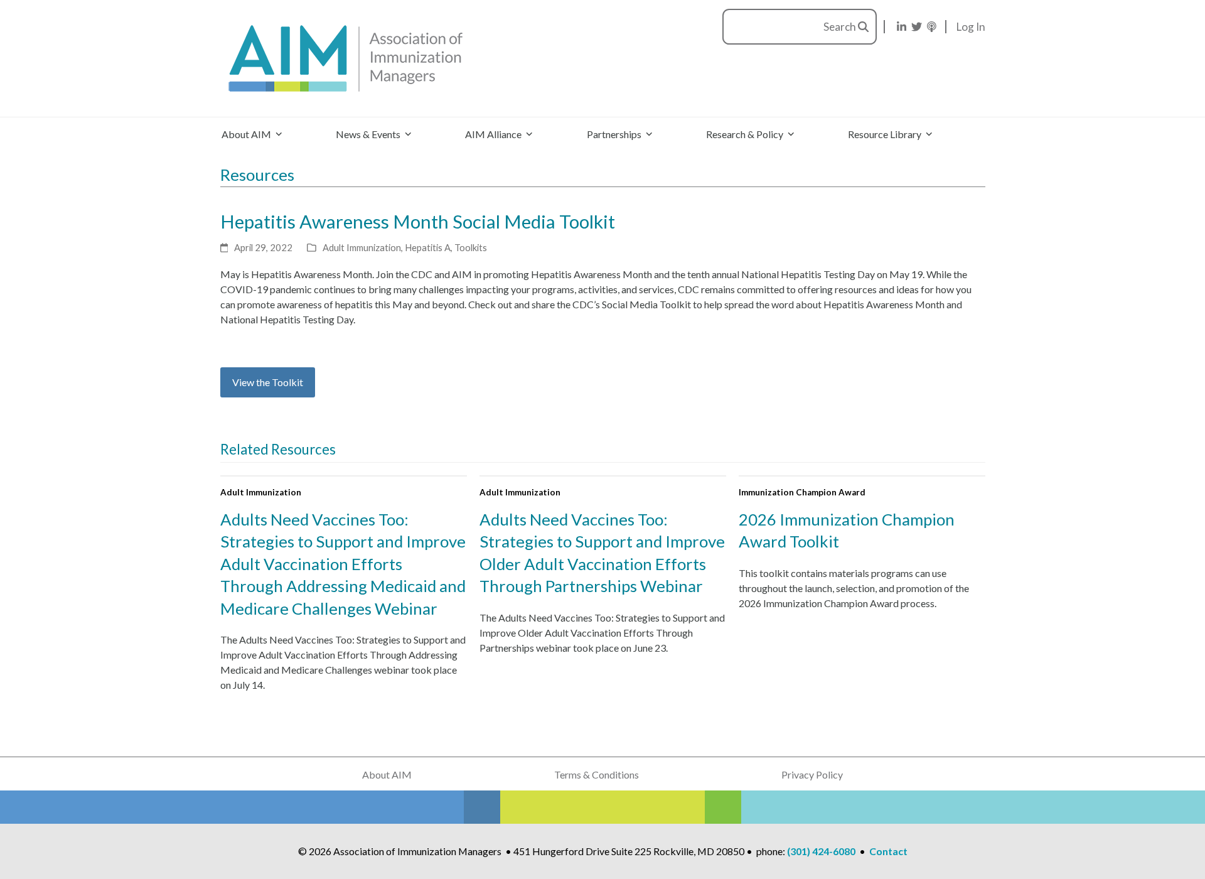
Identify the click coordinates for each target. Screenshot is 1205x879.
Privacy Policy (812, 774)
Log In (970, 26)
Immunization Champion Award (802, 492)
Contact (888, 851)
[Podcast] (931, 26)
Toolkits (470, 247)
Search (840, 26)
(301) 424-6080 (821, 851)
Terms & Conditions (596, 774)
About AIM (387, 774)
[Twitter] (916, 26)
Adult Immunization (362, 247)
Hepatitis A (428, 247)
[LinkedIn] (901, 26)
